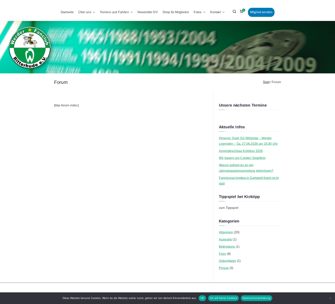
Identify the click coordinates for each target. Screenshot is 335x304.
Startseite (67, 12)
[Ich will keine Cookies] (330, 298)
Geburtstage (227, 260)
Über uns (84, 12)
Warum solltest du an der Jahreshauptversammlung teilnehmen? (246, 167)
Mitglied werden (261, 12)
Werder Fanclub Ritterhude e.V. (179, 289)
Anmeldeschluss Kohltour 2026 (241, 151)
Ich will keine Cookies (223, 298)
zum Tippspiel (228, 207)
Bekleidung (227, 246)
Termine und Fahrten (114, 12)
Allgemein (226, 232)
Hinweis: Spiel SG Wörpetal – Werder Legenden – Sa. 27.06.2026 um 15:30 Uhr (248, 140)
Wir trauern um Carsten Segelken (242, 158)
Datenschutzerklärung (256, 298)
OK (202, 298)
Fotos (198, 12)
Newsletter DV (147, 12)
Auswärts (225, 239)
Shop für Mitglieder (175, 12)
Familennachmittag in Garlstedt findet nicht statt (249, 180)
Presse (224, 268)
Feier (222, 253)
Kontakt (215, 12)
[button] (93, 12)
